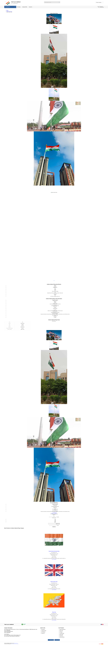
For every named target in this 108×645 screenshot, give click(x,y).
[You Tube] (102, 624)
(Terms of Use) (16, 643)
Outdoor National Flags (9, 11)
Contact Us (43, 633)
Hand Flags (61, 635)
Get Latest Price (54, 512)
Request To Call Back (54, 513)
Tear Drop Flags (62, 633)
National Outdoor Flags (54, 581)
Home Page (43, 629)
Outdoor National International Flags (54, 551)
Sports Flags (61, 634)
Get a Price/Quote (54, 559)
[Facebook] (101, 624)
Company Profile (43, 630)
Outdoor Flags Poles (62, 629)
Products (7, 10)
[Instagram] (103, 624)
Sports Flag (61, 630)
